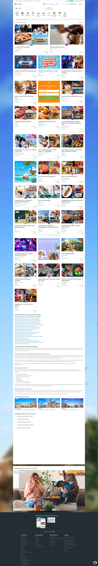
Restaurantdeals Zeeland (25, 541)
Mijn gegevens (37, 540)
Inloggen (36, 538)
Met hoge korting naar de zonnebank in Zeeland (23, 335)
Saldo (36, 541)
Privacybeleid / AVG (24, 564)
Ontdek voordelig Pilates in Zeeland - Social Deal (23, 330)
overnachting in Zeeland (45, 385)
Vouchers (36, 543)
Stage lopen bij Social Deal (68, 543)
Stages (22, 547)
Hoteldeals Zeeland (24, 543)
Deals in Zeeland (23, 538)
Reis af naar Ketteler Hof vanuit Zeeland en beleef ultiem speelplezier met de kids (29, 342)
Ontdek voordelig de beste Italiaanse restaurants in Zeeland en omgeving (28, 320)
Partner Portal (66, 546)
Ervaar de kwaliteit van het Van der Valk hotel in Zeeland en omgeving (27, 332)
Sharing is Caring (24, 550)
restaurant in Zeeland (61, 384)
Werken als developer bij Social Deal (70, 544)
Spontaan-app (23, 557)
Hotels (57, 4)
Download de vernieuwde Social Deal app (56, 539)
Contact (51, 545)
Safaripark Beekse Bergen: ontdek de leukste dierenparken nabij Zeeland (28, 316)
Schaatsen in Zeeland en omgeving (21, 337)
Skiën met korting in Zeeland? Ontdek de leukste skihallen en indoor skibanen (28, 336)
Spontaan (22, 555)
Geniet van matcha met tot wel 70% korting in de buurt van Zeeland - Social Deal (29, 325)
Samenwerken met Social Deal (69, 537)
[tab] (49, 416)
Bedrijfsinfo (66, 550)
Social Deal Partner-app (68, 547)
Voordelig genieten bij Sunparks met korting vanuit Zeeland (25, 333)
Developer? (23, 549)
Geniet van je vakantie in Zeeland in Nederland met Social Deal (26, 329)
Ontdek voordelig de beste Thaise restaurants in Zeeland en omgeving (27, 322)
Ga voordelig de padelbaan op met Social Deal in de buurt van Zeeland (27, 327)
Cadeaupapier (37, 544)
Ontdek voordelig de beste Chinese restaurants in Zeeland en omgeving (27, 323)
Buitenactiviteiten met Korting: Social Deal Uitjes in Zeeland (25, 326)
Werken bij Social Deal (68, 541)
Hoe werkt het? (23, 544)
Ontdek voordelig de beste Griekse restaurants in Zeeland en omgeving (27, 317)
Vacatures (22, 546)
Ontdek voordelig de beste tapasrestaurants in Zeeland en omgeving (27, 319)
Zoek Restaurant (49, 97)
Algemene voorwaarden (25, 563)
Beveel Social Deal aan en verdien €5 (27, 552)
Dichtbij (48, 4)
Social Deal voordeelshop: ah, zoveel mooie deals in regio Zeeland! (27, 340)
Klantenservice (52, 537)
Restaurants (52, 4)
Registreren (37, 537)
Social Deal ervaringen (24, 561)
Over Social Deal (23, 537)
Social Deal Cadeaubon (39, 546)
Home (44, 4)
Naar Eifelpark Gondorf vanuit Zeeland (22, 343)
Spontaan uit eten (24, 558)
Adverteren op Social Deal (68, 538)
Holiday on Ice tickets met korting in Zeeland (23, 339)
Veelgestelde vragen (53, 541)
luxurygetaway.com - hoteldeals (26, 560)
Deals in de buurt (24, 540)
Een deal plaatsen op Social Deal (69, 540)
